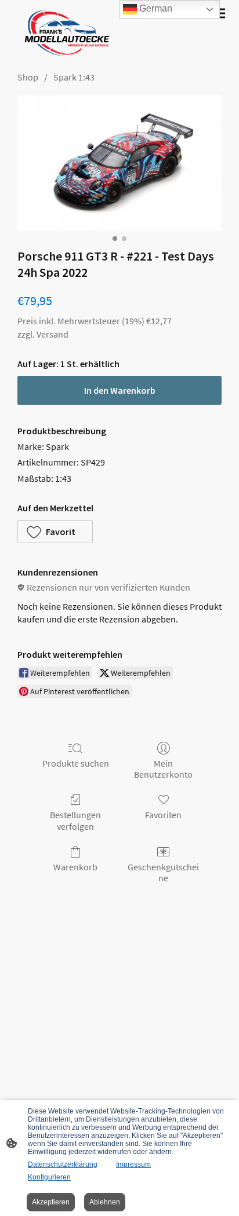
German (154, 8)
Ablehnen (104, 1202)
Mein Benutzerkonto (163, 768)
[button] (55, 531)
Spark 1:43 (74, 77)
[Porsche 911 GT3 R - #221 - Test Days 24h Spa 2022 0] (119, 162)
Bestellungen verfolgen (75, 820)
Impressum (133, 1164)
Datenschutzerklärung (62, 1164)
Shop (27, 77)
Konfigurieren (49, 1177)
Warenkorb (75, 867)
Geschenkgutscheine (163, 872)
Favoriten (163, 815)
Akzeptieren (51, 1202)
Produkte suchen (75, 763)
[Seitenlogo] (64, 33)
